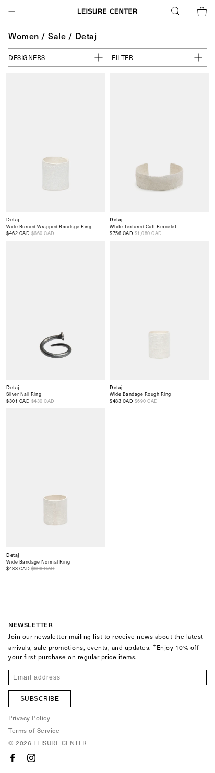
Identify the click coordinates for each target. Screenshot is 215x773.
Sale (57, 35)
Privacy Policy (29, 717)
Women (23, 35)
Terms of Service (33, 730)
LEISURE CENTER (60, 742)
